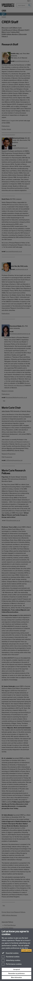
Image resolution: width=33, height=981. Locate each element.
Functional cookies (12, 957)
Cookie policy (26, 951)
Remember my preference (16, 973)
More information (16, 977)
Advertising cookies (13, 960)
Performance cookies (14, 964)
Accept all (16, 969)
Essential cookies (12, 953)
